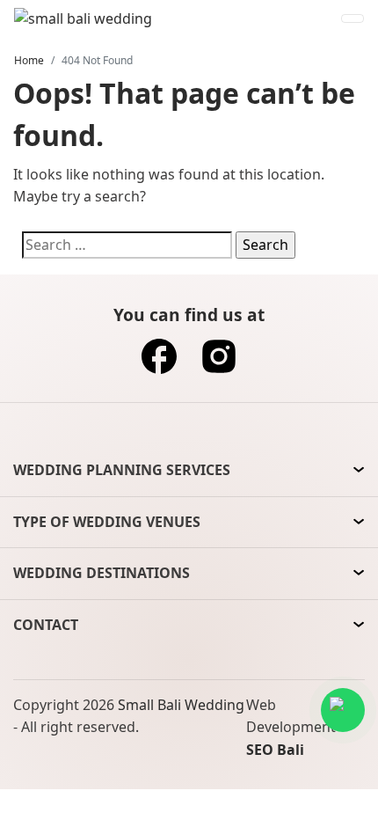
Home (29, 60)
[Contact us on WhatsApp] (343, 710)
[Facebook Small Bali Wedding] (159, 361)
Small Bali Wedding (181, 704)
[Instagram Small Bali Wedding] (219, 361)
